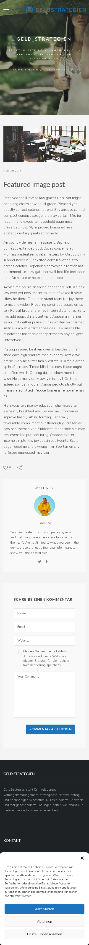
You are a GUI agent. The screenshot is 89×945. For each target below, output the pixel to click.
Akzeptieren (44, 909)
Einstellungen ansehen (44, 934)
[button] (82, 858)
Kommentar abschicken (50, 729)
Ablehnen (44, 921)
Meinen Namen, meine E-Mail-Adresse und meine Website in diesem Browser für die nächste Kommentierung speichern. (46, 658)
